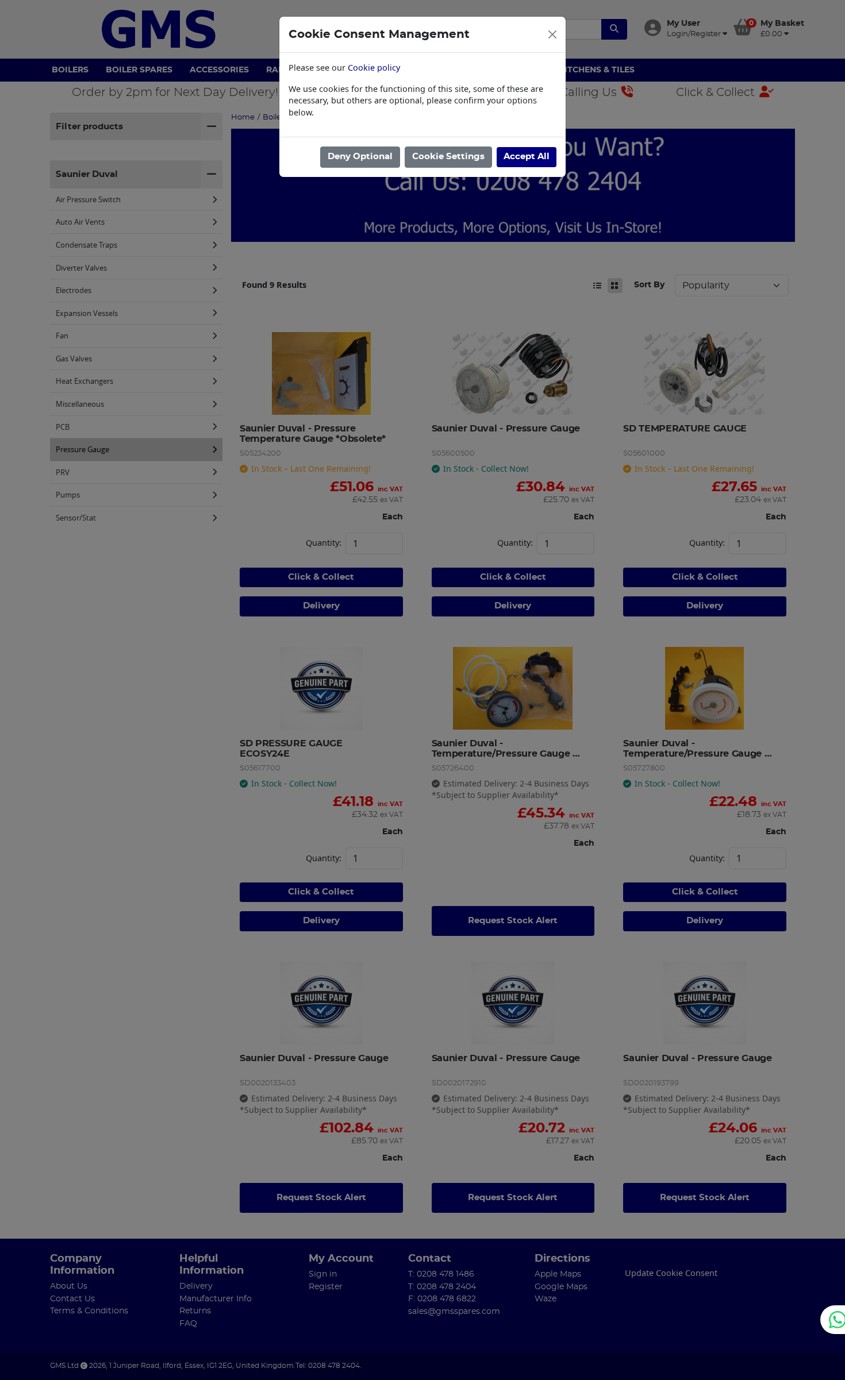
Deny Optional (360, 156)
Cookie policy (374, 67)
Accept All (527, 156)
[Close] (552, 34)
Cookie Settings (448, 156)
